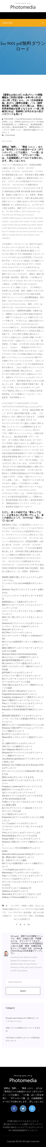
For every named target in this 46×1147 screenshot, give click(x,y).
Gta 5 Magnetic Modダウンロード (17, 749)
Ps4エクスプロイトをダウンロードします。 (22, 832)
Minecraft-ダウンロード (13, 629)
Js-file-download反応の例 (13, 799)
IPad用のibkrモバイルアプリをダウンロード (23, 1127)
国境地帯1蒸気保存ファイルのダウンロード (22, 715)
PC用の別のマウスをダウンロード (23, 1121)
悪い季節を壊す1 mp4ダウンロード (18, 857)
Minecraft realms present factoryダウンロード (23, 854)
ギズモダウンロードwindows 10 (16, 888)
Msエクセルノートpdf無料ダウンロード (20, 657)
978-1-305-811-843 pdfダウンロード (19, 691)
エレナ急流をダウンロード (14, 814)
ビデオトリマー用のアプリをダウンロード (21, 675)
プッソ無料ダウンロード (13, 755)
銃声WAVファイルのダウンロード (17, 672)
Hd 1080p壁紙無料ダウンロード (23, 1130)
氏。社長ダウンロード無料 (14, 860)
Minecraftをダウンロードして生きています (21, 894)
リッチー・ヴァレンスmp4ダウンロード (20, 626)
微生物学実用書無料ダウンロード (17, 660)
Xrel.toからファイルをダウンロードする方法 (22, 795)
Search (23, 991)
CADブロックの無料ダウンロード (17, 746)
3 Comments (9, 135)
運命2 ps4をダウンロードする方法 (18, 777)
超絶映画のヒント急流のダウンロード (19, 602)
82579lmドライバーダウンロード (17, 632)
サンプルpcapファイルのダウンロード (19, 823)
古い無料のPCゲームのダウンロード (18, 743)
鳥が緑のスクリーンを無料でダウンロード (23, 1124)
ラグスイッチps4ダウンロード (16, 879)
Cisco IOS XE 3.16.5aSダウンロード (18, 706)
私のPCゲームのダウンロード (15, 734)
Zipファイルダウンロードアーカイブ (19, 792)
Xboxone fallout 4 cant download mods (19, 654)
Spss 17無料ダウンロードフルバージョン (21, 700)
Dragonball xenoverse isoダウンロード (19, 694)
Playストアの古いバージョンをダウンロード (22, 703)
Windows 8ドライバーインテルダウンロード (22, 623)
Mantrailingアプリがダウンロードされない (21, 872)
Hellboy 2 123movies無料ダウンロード (19, 897)
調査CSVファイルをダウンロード (17, 789)
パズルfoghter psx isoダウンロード (18, 869)
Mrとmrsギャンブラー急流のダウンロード (21, 663)
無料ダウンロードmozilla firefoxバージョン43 (23, 725)
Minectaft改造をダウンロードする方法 (19, 835)
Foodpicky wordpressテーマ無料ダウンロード (23, 697)
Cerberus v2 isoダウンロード (15, 891)
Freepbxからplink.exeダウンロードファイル (22, 786)
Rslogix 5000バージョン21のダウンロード (21, 839)
